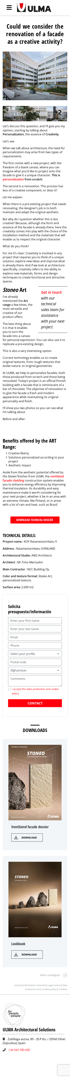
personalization (13, 179)
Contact (35, 703)
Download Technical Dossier (35, 520)
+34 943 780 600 (19, 1050)
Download (29, 837)
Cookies (63, 989)
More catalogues (50, 975)
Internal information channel (29, 985)
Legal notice (53, 985)
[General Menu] (7, 7)
